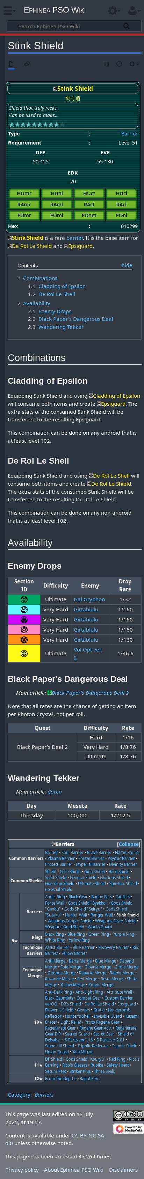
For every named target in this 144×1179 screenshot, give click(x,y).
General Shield (83, 877)
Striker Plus (80, 1071)
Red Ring (117, 1059)
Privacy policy (22, 1169)
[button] (129, 844)
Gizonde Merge (61, 972)
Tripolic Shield (124, 1045)
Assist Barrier (57, 947)
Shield (50, 871)
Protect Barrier (58, 864)
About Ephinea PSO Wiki (73, 1169)
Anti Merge (55, 961)
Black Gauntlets (59, 998)
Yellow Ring (79, 940)
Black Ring (54, 934)
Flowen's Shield (59, 1009)
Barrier (129, 133)
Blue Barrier (84, 947)
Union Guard (57, 1051)
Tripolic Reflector (93, 1045)
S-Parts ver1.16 (79, 1039)
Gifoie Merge (126, 967)
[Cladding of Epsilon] (91, 395)
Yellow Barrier (74, 953)
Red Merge (87, 978)
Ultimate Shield (92, 883)
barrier (74, 237)
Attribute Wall (119, 992)
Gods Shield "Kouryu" (86, 1059)
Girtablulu (86, 609)
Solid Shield (55, 877)
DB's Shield (71, 1004)
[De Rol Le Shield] (10, 245)
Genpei (83, 1009)
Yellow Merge (72, 984)
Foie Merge (70, 967)
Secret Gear (103, 1034)
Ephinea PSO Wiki (55, 9)
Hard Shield (119, 871)
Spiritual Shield (123, 883)
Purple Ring (123, 934)
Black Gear (78, 896)
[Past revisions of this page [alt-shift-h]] (119, 64)
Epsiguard (126, 1004)
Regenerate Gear (60, 1028)
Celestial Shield (58, 889)
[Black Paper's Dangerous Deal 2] (50, 692)
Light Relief (70, 1022)
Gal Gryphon (89, 599)
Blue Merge (105, 961)
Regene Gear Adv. (95, 1028)
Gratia (99, 1009)
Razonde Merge (59, 978)
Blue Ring (76, 934)
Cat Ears (122, 896)
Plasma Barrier (61, 858)
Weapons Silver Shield (115, 920)
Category (19, 1094)
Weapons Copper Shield (70, 920)
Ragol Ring (90, 1078)
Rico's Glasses (74, 1065)
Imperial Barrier (91, 864)
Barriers (44, 1094)
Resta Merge (112, 978)
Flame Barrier (127, 852)
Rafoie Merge (122, 972)
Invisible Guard (108, 1016)
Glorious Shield (114, 877)
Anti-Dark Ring (58, 992)
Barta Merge (80, 961)
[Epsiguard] (66, 245)
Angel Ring (55, 896)
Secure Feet (55, 1071)
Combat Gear (89, 998)
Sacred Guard (77, 1034)
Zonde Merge (100, 984)
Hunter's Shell (78, 1016)
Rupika (97, 1065)
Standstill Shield (59, 1045)
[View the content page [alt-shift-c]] (11, 64)
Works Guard (100, 926)
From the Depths (60, 1078)
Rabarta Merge (92, 972)
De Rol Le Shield (99, 1004)
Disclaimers (123, 1169)
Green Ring (98, 934)
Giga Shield (94, 871)
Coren (55, 791)
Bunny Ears (101, 896)
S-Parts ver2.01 (110, 1039)
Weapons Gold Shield (64, 926)
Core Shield (70, 871)
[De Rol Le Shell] (91, 475)
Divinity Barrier (123, 864)
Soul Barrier (73, 852)
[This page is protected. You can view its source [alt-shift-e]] (106, 64)
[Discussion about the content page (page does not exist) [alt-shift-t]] (27, 64)
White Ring (55, 940)
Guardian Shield (59, 883)
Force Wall (54, 903)
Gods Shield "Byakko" (87, 903)
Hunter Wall (76, 915)
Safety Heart (118, 1065)
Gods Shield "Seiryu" (83, 909)
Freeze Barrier (91, 858)
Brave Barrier (99, 852)
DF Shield (53, 1059)
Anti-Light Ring (89, 992)
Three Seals (104, 1071)
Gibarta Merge (98, 967)
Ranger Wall (102, 915)
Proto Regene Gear (102, 1022)
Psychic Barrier (121, 858)
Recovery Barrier (113, 947)
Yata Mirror (82, 1051)
